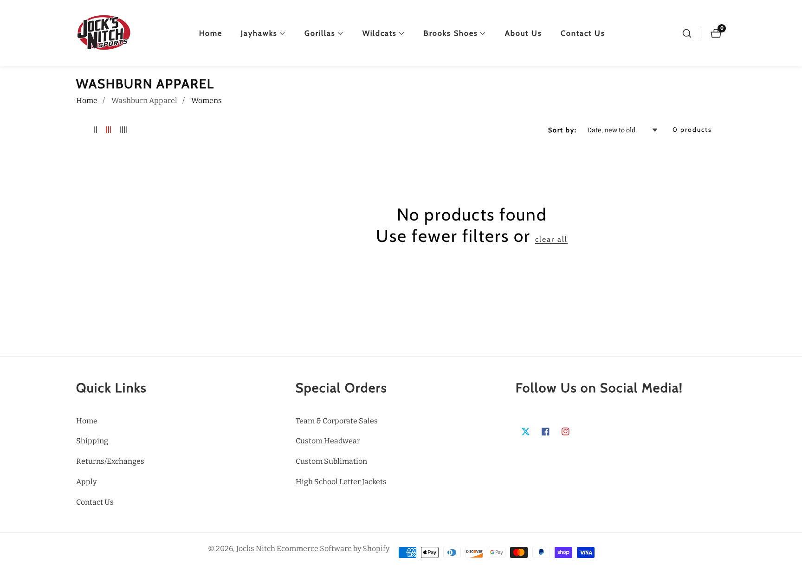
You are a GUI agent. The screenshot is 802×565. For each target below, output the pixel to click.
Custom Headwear (328, 440)
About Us (523, 33)
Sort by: (562, 130)
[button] (259, 33)
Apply (86, 481)
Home (210, 33)
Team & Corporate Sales (337, 420)
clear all (551, 239)
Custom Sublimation (331, 461)
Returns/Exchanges (110, 461)
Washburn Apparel (144, 100)
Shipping (92, 440)
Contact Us (583, 33)
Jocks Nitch (255, 548)
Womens (206, 100)
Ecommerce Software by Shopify (333, 548)
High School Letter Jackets (341, 481)
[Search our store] (687, 33)
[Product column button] (95, 130)
